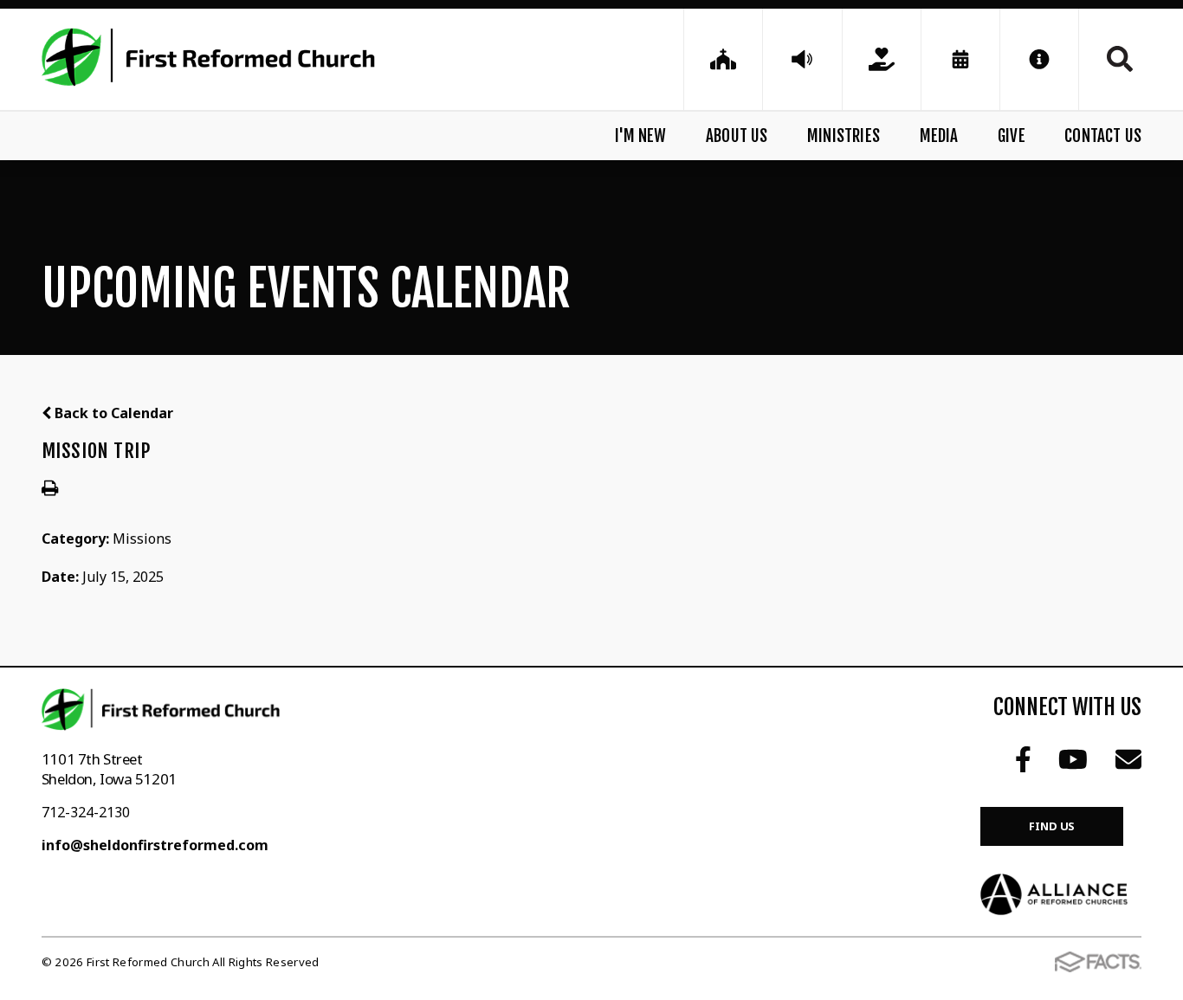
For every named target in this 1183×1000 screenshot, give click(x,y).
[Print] (50, 489)
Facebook (1023, 759)
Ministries (843, 136)
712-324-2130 (86, 812)
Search (1110, 59)
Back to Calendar (112, 413)
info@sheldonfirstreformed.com (155, 845)
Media (939, 136)
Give (1011, 136)
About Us (737, 136)
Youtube (1073, 759)
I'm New (640, 136)
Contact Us (1102, 136)
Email (1128, 759)
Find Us (1052, 826)
